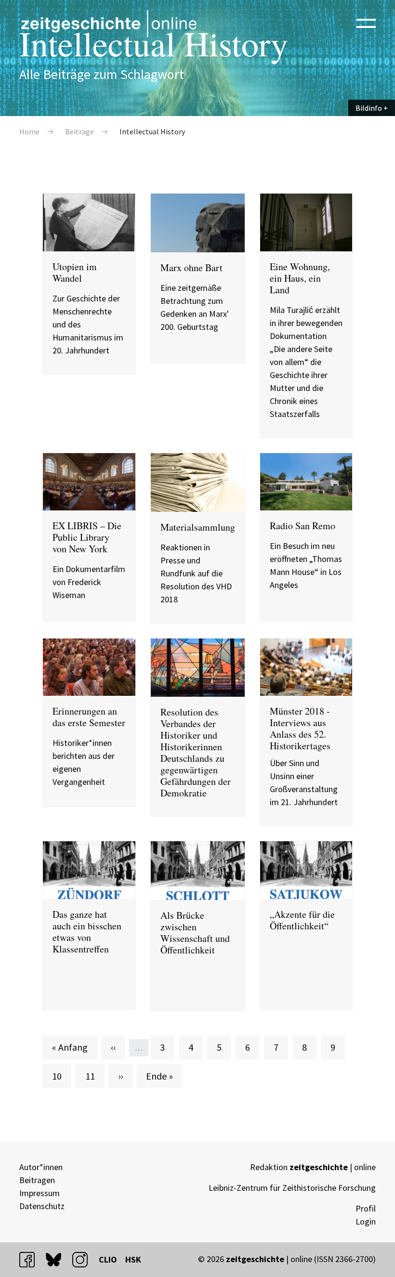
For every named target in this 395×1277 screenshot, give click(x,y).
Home (29, 131)
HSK (133, 1259)
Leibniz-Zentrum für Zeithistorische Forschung (292, 1187)
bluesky (58, 1259)
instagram (84, 1259)
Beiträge (79, 131)
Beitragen (37, 1180)
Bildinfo (369, 108)
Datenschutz (42, 1206)
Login (366, 1221)
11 (95, 1075)
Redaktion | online (313, 1167)
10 (61, 1075)
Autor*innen (41, 1167)
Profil (366, 1208)
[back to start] (108, 24)
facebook (31, 1259)
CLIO (108, 1259)
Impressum (39, 1193)
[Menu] (366, 22)
